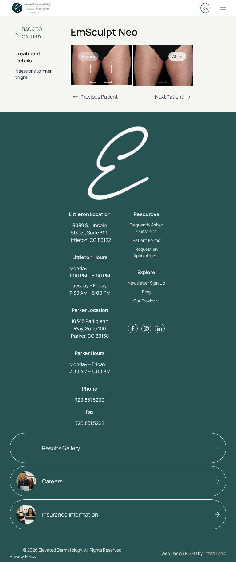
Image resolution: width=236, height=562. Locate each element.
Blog (146, 292)
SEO (193, 553)
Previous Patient (94, 97)
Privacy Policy (23, 556)
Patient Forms (146, 240)
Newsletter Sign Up (146, 283)
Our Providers (146, 301)
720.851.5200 (89, 399)
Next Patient (174, 97)
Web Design (172, 553)
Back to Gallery (32, 33)
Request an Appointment (146, 252)
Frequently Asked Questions (146, 228)
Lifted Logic (214, 553)
